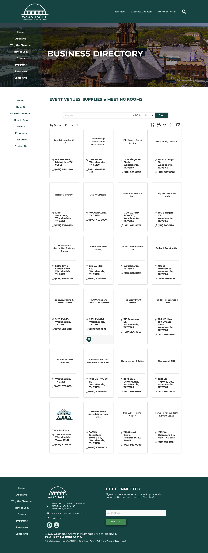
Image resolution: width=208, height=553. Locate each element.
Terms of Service (114, 541)
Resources (21, 71)
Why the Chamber (21, 45)
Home (20, 32)
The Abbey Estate (60, 430)
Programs (21, 64)
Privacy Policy (96, 541)
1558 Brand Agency (70, 536)
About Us (20, 38)
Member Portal (167, 11)
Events (21, 58)
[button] (184, 11)
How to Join (21, 51)
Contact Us (20, 77)
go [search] (162, 115)
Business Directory (141, 11)
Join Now (120, 11)
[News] (88, 341)
